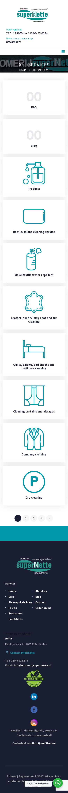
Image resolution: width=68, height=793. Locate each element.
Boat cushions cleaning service (34, 232)
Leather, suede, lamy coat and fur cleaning (34, 319)
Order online (43, 608)
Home (22, 70)
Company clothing (34, 454)
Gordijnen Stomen (44, 743)
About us (41, 591)
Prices (13, 608)
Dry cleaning (34, 497)
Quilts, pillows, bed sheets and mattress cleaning (34, 366)
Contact (40, 602)
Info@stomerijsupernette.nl (32, 665)
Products (34, 189)
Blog (34, 146)
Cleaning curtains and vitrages (34, 411)
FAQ (34, 107)
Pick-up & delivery (20, 602)
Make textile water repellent (34, 275)
